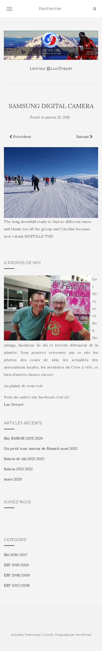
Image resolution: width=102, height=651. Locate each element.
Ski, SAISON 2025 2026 (23, 438)
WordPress (83, 635)
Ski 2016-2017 (15, 554)
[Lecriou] (51, 45)
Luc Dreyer (14, 404)
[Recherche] (94, 9)
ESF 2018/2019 (17, 575)
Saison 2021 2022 (18, 469)
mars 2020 (13, 479)
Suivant (83, 136)
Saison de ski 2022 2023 (24, 458)
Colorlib (48, 635)
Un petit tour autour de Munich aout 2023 (40, 448)
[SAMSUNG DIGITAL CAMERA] (51, 182)
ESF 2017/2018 (17, 585)
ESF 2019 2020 (16, 565)
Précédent (21, 136)
